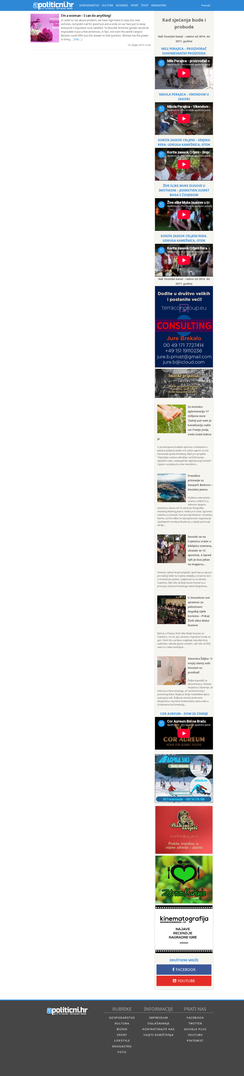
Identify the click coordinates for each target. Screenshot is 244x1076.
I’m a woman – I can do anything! (86, 15)
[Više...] (78, 39)
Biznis (122, 1029)
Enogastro (122, 1046)
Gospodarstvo (122, 1017)
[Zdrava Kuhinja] (184, 879)
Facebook (186, 969)
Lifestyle (122, 1040)
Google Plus (195, 1029)
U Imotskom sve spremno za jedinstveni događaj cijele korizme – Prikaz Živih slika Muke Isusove (199, 611)
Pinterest (195, 1040)
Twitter (195, 1023)
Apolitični (53, 5)
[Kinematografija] (184, 929)
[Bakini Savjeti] (184, 830)
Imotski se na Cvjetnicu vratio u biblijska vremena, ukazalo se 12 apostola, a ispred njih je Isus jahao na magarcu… (200, 550)
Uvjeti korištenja (159, 1035)
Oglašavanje (159, 1023)
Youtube (186, 980)
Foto (122, 1052)
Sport (122, 1035)
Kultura (122, 1023)
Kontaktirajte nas (158, 1029)
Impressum (158, 1017)
